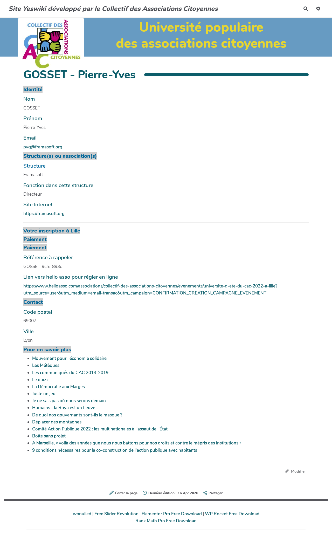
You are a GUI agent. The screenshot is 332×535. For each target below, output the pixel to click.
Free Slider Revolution (117, 514)
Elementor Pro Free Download (172, 514)
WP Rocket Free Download (232, 514)
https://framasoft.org (44, 214)
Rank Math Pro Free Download (166, 521)
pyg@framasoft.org (42, 147)
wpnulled (82, 514)
